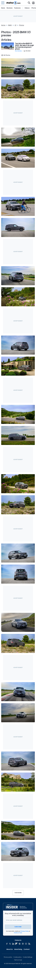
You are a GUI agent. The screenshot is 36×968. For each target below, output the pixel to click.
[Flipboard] (16, 944)
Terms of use (18, 960)
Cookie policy (17, 957)
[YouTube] (26, 944)
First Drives (18, 51)
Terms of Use (18, 933)
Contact (27, 949)
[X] (10, 944)
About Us (9, 949)
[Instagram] (23, 944)
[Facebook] (7, 944)
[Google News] (20, 944)
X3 (15, 25)
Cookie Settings (27, 957)
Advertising (18, 949)
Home (3, 25)
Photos (21, 25)
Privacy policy (8, 957)
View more (18, 893)
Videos (27, 8)
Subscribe (18, 927)
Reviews (9, 8)
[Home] (13, 3)
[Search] (29, 3)
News (3, 8)
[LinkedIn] (13, 944)
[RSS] (29, 944)
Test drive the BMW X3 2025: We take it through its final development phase (24, 46)
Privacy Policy (24, 931)
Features (17, 8)
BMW (10, 25)
